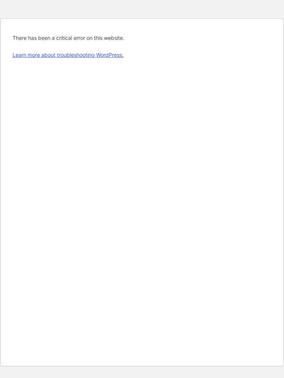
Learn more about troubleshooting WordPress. (68, 55)
